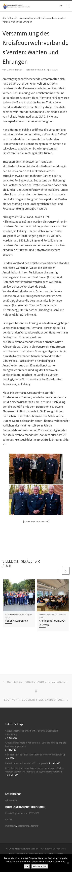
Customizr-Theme (55, 853)
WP (25, 853)
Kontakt (9, 819)
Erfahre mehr (40, 866)
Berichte (14, 18)
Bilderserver (11, 800)
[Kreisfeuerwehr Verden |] (16, 5)
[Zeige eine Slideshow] (36, 521)
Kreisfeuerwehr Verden (26, 848)
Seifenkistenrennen (16, 620)
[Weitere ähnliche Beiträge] (65, 571)
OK (26, 866)
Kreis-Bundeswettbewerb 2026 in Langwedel (26, 763)
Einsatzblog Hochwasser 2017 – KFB (22, 813)
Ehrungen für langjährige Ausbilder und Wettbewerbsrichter (33, 754)
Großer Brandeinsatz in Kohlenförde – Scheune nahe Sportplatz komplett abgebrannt (35, 744)
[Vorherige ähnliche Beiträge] (57, 571)
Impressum (10, 825)
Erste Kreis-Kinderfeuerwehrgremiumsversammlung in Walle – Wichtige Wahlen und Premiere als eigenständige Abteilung (34, 770)
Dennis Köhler (14, 70)
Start (5, 18)
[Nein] (67, 863)
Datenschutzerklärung (28, 825)
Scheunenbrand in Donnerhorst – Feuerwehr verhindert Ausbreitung (31, 732)
